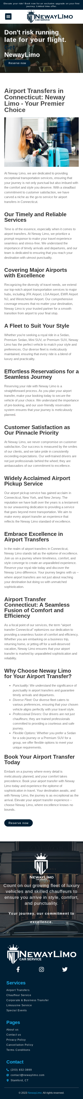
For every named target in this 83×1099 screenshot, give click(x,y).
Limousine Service (19, 1005)
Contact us (13, 1034)
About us (12, 1029)
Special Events (16, 1010)
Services (16, 982)
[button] (8, 16)
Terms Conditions (18, 1049)
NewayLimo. (35, 1092)
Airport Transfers (18, 990)
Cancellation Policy (19, 1044)
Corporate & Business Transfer (27, 1000)
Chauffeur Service (18, 995)
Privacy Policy (16, 1039)
